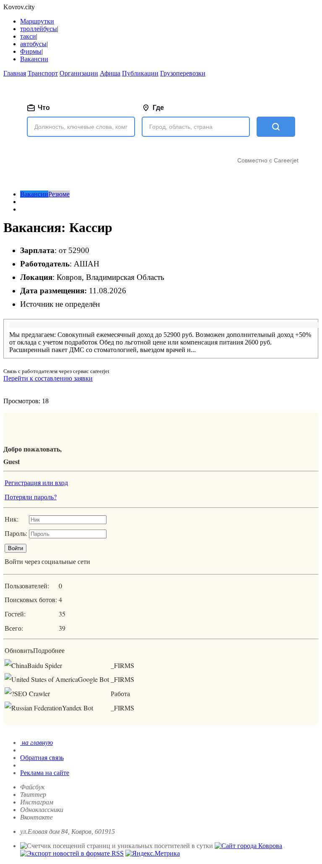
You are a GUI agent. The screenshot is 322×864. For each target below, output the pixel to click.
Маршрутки (37, 21)
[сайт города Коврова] (248, 845)
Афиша (110, 73)
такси (28, 36)
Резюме (59, 194)
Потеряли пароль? (31, 496)
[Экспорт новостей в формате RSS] (72, 853)
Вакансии (34, 59)
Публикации (140, 73)
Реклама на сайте (44, 772)
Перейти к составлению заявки (48, 378)
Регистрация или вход (36, 482)
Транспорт (43, 73)
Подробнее (49, 650)
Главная (14, 73)
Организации (79, 73)
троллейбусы (38, 28)
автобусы (33, 43)
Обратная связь (42, 757)
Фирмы (31, 51)
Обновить (19, 650)
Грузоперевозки (182, 73)
